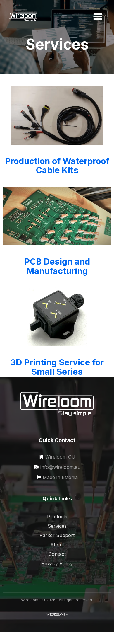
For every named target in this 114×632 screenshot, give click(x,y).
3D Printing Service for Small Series (57, 367)
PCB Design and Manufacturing (57, 266)
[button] (97, 16)
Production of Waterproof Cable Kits (57, 166)
